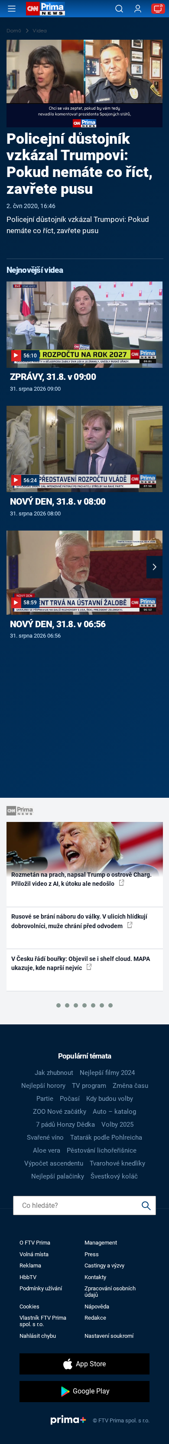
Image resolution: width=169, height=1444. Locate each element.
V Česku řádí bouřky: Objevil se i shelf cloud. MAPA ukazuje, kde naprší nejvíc (80, 963)
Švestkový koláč (114, 1176)
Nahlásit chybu (38, 1336)
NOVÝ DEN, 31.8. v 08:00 (58, 501)
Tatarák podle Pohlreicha (106, 1137)
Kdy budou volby (109, 1099)
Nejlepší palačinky (57, 1176)
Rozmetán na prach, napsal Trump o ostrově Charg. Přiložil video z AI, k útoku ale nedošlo (81, 879)
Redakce (95, 1317)
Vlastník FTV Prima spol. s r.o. (43, 1320)
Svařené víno (45, 1137)
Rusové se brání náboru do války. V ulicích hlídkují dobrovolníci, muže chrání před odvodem (79, 921)
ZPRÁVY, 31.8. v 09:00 (53, 377)
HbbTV (28, 1277)
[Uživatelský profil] (137, 8)
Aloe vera (46, 1150)
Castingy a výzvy (104, 1265)
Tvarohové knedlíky (117, 1163)
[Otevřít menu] (12, 8)
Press (91, 1254)
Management (100, 1242)
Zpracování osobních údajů (110, 1291)
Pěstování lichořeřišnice (101, 1150)
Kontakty (95, 1277)
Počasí (70, 1099)
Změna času (130, 1086)
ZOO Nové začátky (59, 1111)
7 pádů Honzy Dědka (65, 1124)
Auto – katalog (114, 1111)
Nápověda (96, 1306)
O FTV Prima (35, 1242)
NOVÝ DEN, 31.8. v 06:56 (58, 624)
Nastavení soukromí (108, 1336)
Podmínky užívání (41, 1288)
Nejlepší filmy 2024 (107, 1073)
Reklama (30, 1265)
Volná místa (34, 1254)
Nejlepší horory (43, 1086)
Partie (44, 1099)
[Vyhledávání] (119, 8)
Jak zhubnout (54, 1073)
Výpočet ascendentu (53, 1163)
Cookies (29, 1306)
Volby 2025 (117, 1124)
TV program (89, 1086)
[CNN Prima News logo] (45, 9)
